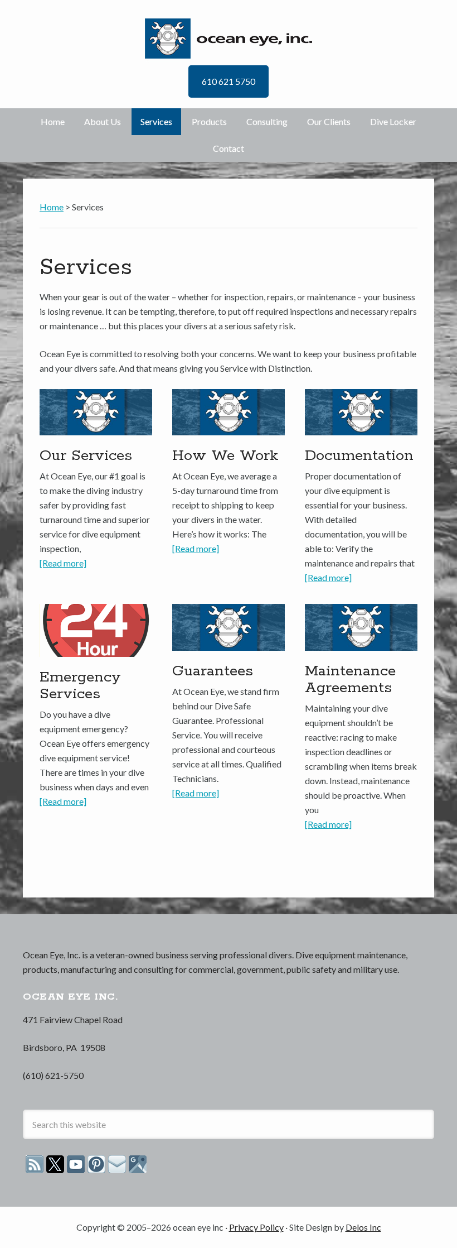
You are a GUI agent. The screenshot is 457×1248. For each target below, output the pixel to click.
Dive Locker (393, 121)
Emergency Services (80, 686)
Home (53, 121)
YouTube (76, 1164)
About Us (102, 121)
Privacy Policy (256, 1227)
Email (117, 1164)
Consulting (267, 121)
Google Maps (138, 1164)
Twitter (55, 1164)
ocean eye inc (228, 38)
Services (156, 121)
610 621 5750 (228, 81)
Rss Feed (34, 1164)
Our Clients (329, 121)
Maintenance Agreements (350, 679)
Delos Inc (363, 1227)
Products (209, 121)
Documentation (359, 455)
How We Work (225, 455)
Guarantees (212, 671)
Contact (228, 148)
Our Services (86, 455)
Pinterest (96, 1164)
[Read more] (63, 563)
